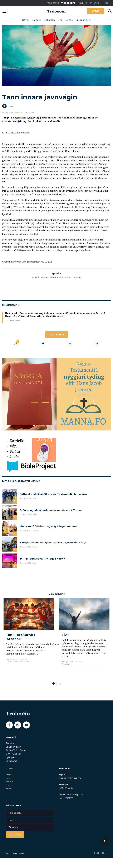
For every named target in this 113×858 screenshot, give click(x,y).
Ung (60, 19)
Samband (11, 760)
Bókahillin (49, 19)
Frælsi (35, 277)
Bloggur (36, 19)
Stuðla (95, 11)
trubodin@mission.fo (70, 778)
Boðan (69, 19)
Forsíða (10, 743)
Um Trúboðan (13, 753)
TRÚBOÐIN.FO (67, 3)
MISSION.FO (53, 3)
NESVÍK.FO (82, 3)
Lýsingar (10, 757)
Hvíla (67, 277)
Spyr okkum (56, 334)
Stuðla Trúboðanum (17, 750)
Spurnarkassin (83, 19)
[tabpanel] (29, 638)
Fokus (9, 774)
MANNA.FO (94, 3)
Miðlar (9, 788)
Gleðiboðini (56, 277)
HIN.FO (104, 3)
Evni (8, 778)
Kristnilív (18, 112)
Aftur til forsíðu (27, 11)
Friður (44, 277)
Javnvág (77, 277)
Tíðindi (25, 19)
